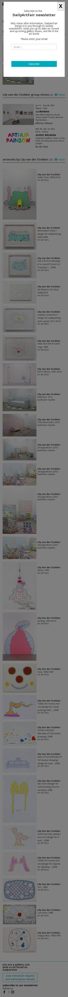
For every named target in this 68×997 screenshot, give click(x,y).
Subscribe (34, 64)
